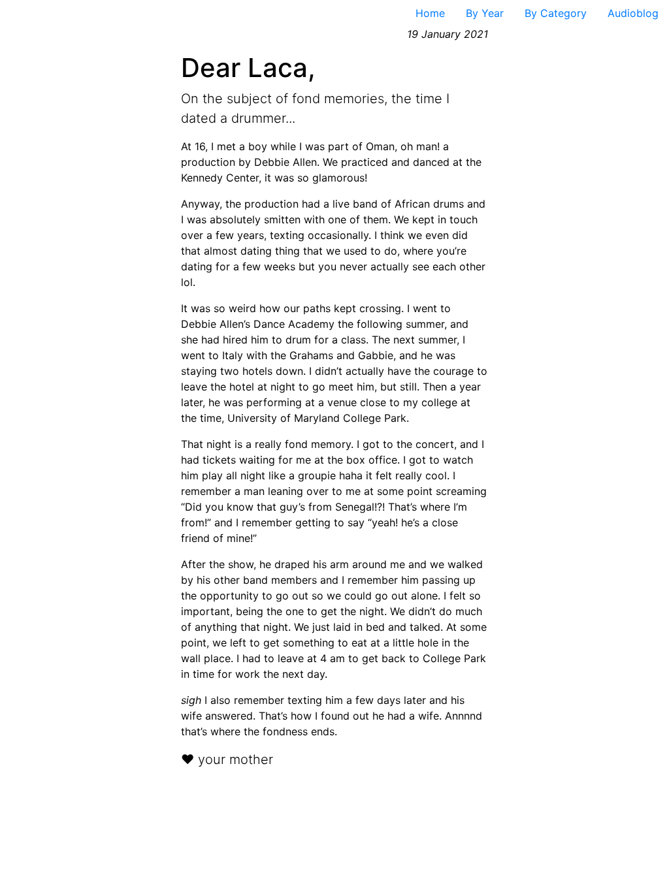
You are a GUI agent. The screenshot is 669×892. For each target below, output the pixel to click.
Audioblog (633, 13)
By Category (556, 13)
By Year (485, 13)
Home (430, 13)
